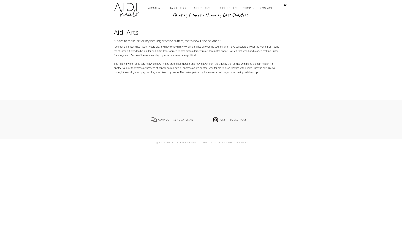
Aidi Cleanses (203, 8)
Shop (247, 8)
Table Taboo (178, 8)
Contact (266, 8)
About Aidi (155, 8)
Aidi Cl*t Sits (228, 8)
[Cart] (285, 5)
